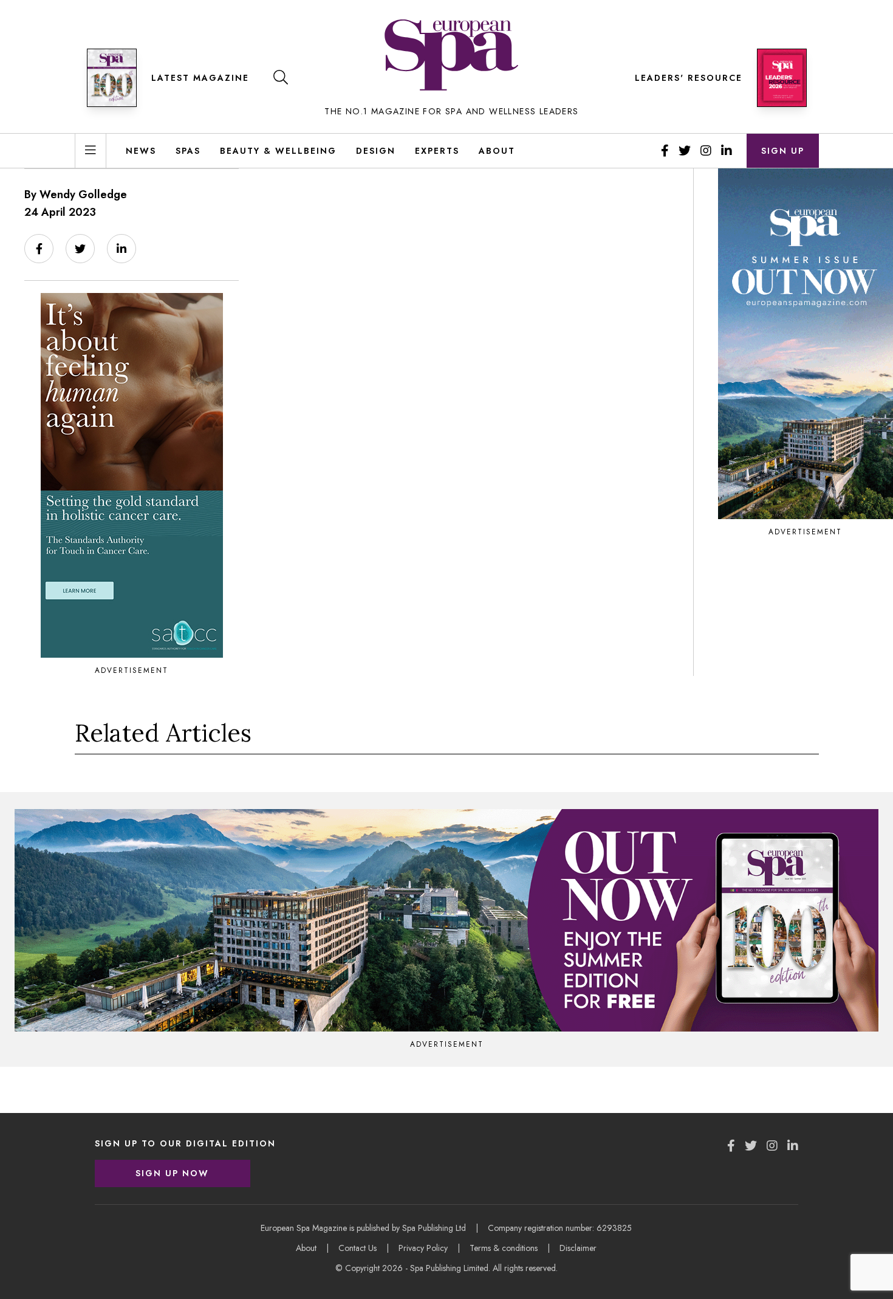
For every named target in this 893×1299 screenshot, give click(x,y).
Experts (437, 151)
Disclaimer (578, 1248)
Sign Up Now (172, 1173)
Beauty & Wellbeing (278, 151)
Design (375, 151)
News (141, 151)
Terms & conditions (504, 1248)
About (497, 151)
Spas (188, 151)
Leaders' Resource (688, 78)
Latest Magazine (200, 78)
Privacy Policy (423, 1248)
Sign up (782, 151)
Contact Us (357, 1248)
